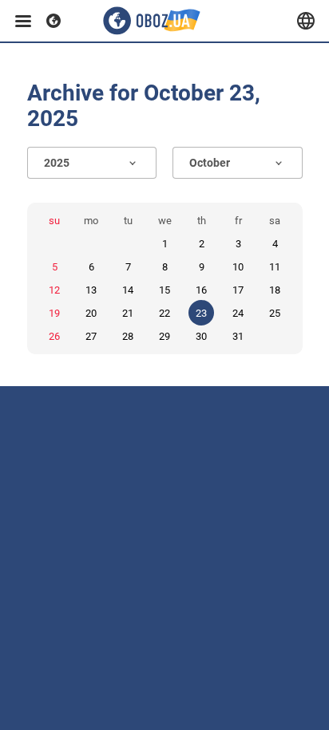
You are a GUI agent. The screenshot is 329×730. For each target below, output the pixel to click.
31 (238, 336)
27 (91, 336)
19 (54, 313)
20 (91, 313)
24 (238, 313)
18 (274, 290)
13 (91, 290)
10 (238, 267)
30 (201, 336)
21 (127, 313)
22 (164, 313)
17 (238, 290)
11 (274, 267)
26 (54, 336)
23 (201, 313)
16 (201, 290)
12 (54, 290)
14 (127, 290)
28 (127, 336)
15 (164, 290)
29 (164, 336)
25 (274, 313)
